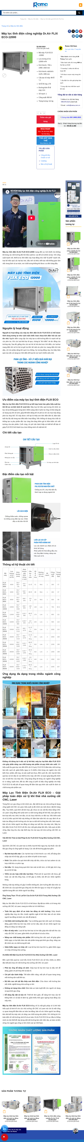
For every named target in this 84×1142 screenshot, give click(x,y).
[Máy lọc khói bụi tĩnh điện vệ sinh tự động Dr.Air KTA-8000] (73, 370)
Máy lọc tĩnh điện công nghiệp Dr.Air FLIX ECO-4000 (73, 249)
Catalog (44, 161)
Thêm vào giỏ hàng (45, 119)
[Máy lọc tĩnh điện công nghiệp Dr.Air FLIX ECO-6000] (73, 265)
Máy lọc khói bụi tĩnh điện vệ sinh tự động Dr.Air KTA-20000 (73, 1117)
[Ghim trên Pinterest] (80, 31)
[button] (75, 1131)
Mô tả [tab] (4, 184)
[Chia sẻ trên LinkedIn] (77, 36)
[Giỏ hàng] (80, 5)
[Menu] (3, 5)
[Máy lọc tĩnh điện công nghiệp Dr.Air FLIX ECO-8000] (52, 1104)
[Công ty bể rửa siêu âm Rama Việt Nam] (42, 5)
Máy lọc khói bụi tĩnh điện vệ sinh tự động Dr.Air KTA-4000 (73, 354)
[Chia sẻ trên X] (73, 31)
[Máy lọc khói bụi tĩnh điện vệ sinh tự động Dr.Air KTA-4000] (73, 343)
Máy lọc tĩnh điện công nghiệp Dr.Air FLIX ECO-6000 (73, 276)
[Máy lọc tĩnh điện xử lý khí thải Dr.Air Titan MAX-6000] (73, 317)
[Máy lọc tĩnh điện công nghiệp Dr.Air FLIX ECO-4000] (73, 238)
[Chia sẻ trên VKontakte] (73, 36)
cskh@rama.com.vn (73, 105)
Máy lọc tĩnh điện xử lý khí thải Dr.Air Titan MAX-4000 (73, 302)
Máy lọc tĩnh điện (33, 19)
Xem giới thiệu (69, 49)
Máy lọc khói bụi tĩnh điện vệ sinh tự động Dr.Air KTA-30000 (31, 1117)
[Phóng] (4, 75)
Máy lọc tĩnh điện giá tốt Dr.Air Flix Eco (52, 19)
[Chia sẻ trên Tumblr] (80, 36)
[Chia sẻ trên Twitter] (77, 31)
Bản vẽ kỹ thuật (46, 164)
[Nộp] (79, 13)
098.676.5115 (65, 102)
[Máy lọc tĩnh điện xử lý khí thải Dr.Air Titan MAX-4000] (73, 291)
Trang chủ (23, 19)
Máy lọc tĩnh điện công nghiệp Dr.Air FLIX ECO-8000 (52, 1117)
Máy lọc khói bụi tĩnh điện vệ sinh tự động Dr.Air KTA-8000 (73, 381)
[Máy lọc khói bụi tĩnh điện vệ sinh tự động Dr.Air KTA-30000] (31, 1104)
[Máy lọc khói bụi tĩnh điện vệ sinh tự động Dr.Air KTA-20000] (73, 1104)
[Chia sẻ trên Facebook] (69, 31)
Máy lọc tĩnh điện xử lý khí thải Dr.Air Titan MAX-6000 (73, 328)
